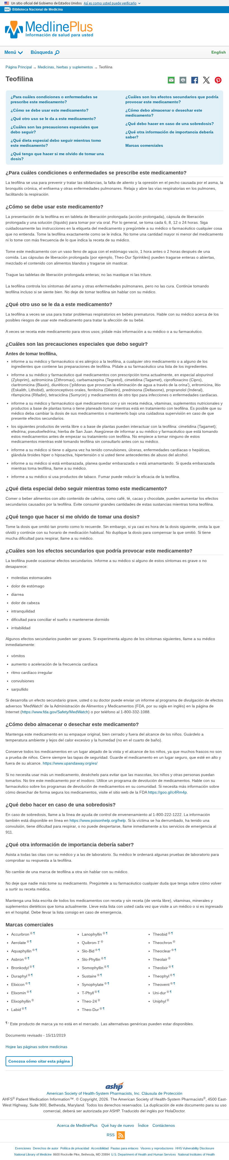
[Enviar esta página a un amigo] (171, 80)
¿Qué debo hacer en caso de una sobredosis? (169, 123)
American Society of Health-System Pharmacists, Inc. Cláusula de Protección (114, 1093)
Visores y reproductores (156, 1148)
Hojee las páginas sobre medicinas (36, 1046)
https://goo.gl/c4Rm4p (167, 792)
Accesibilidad (100, 1148)
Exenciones (23, 1148)
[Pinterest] (218, 80)
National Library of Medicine (33, 1154)
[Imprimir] (183, 80)
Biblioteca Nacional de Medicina (37, 9)
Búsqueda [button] (42, 54)
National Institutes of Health (196, 1154)
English (218, 52)
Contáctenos (163, 1125)
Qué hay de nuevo (117, 1125)
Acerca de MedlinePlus (77, 1125)
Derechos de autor (45, 1148)
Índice (143, 1125)
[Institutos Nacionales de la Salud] (8, 10)
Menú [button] (10, 52)
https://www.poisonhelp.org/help (98, 820)
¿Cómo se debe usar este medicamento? (50, 110)
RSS (111, 1135)
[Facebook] (194, 80)
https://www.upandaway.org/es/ (70, 763)
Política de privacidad (74, 1148)
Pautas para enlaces (125, 1148)
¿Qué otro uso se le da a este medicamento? (53, 118)
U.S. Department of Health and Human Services (143, 1154)
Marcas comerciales (144, 145)
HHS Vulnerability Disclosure (194, 1148)
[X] (206, 80)
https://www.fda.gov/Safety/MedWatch (55, 712)
